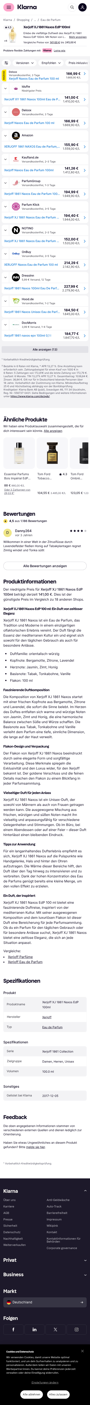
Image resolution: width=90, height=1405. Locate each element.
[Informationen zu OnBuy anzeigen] (5, 253)
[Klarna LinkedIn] (34, 1330)
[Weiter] (81, 465)
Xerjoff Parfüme (20, 957)
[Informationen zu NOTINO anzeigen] (5, 230)
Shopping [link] (23, 20)
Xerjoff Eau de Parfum (25, 962)
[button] (12, 34)
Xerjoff (46, 1017)
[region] (45, 1374)
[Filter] (6, 63)
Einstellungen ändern (45, 1382)
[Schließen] (82, 1351)
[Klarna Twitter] (55, 1330)
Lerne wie (59, 50)
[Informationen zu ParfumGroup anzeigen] (5, 183)
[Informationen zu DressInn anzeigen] (5, 277)
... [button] (35, 20)
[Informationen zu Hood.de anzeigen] (5, 301)
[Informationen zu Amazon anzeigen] (5, 135)
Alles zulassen (58, 1394)
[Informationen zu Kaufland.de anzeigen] (5, 159)
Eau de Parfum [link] (50, 20)
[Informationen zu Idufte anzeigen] (5, 88)
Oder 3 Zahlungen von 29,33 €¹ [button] (17, 491)
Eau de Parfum (52, 1027)
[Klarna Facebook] (13, 1330)
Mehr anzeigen (78, 36)
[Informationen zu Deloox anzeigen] (5, 112)
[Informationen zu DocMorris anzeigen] (5, 324)
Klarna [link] (7, 20)
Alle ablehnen (31, 1394)
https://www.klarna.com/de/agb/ (30, 396)
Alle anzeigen (53, 431)
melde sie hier (35, 1147)
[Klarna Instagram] (77, 1330)
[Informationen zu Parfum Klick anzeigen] (5, 206)
